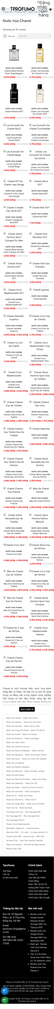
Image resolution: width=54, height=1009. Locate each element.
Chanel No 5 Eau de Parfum (14, 641)
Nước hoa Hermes (14, 844)
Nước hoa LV (30, 799)
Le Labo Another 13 (39, 832)
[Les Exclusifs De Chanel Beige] (14, 153)
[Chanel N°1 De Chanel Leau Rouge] (14, 183)
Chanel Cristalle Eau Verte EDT (14, 221)
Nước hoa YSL (31, 783)
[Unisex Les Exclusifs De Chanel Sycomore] (39, 155)
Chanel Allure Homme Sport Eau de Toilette (39, 389)
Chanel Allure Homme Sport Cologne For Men (14, 250)
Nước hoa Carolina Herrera (17, 746)
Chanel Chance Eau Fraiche (14, 502)
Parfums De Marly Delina (34, 844)
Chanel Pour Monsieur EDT (40, 247)
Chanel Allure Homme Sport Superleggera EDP (14, 72)
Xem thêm (26, 709)
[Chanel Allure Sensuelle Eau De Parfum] (39, 462)
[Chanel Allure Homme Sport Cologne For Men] (14, 237)
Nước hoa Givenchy (14, 799)
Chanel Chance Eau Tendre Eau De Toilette (14, 445)
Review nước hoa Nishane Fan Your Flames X (38, 967)
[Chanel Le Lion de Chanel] (14, 344)
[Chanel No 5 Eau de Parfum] (14, 629)
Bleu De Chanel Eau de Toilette (14, 585)
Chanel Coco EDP (13, 836)
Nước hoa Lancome (14, 791)
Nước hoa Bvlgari (32, 738)
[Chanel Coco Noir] (14, 545)
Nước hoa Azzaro (29, 734)
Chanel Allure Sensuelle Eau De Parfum (39, 475)
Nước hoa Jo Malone (15, 763)
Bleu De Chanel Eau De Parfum (14, 611)
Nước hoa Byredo (32, 791)
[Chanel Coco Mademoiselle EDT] (14, 291)
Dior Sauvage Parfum (15, 820)
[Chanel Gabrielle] (39, 428)
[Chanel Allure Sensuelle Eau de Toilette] (14, 518)
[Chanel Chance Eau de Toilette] (14, 403)
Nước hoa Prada (39, 779)
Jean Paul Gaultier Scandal (31, 840)
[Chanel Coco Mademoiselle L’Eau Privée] (39, 346)
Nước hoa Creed (30, 718)
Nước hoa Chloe (26, 795)
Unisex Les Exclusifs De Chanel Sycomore (39, 168)
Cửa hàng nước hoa (14, 812)
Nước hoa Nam (25, 808)
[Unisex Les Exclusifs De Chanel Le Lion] (39, 52)
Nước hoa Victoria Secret (32, 787)
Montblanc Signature (15, 828)
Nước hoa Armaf (13, 734)
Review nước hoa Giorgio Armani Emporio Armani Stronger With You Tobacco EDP (38, 921)
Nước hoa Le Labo (32, 726)
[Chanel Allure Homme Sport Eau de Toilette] (39, 376)
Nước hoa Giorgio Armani (36, 755)
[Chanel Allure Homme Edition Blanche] (39, 518)
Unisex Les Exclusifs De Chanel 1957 (40, 112)
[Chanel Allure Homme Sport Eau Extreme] (39, 601)
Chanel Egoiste (40, 299)
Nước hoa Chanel (13, 718)
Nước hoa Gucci (13, 759)
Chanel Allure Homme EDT (14, 277)
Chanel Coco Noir (14, 554)
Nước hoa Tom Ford (32, 722)
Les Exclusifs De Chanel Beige (14, 165)
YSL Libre (24, 832)
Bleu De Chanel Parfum (40, 501)
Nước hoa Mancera (14, 771)
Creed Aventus (32, 828)
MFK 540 (40, 836)
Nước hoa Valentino (14, 783)
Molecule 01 (11, 795)
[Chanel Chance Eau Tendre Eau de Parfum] (14, 462)
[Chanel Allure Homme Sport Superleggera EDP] (14, 52)
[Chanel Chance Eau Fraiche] (14, 490)
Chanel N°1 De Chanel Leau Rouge (14, 194)
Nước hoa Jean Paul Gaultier (34, 759)
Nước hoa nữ (11, 808)
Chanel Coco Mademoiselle (14, 385)
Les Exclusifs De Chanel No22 (14, 138)
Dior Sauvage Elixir (32, 816)
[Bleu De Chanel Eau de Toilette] (14, 573)
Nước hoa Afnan (38, 730)
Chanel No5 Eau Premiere (40, 277)
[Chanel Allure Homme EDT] (14, 265)
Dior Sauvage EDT (14, 816)
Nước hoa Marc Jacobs (34, 771)
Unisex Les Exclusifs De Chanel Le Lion (40, 72)
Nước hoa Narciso (14, 722)
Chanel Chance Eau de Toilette (14, 415)
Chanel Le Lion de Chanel (14, 356)
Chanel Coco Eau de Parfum (40, 585)
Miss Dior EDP (12, 832)
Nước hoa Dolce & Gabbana (18, 750)
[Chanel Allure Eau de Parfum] (39, 546)
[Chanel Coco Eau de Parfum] (39, 573)
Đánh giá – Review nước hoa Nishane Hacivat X (38, 947)
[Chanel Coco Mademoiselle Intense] (39, 631)
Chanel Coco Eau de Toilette (40, 329)
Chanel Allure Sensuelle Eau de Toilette (14, 532)
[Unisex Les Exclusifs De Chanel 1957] (39, 93)
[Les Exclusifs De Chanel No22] (14, 127)
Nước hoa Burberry (14, 738)
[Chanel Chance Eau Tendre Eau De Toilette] (14, 432)
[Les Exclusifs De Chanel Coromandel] (39, 127)
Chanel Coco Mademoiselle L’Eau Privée (40, 359)
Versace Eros (12, 840)
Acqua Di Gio (28, 836)
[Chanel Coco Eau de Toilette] (39, 317)
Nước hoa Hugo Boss (15, 804)
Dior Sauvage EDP (32, 812)
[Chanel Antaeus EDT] (14, 93)
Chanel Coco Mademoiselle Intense (40, 644)
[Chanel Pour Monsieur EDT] (39, 235)
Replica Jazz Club (13, 848)
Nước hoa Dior (38, 750)
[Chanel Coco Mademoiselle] (14, 374)
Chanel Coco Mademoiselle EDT (14, 303)
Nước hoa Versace (14, 726)
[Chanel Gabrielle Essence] (14, 317)
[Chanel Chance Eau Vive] (39, 403)
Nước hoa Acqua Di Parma (17, 730)
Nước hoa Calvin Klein (15, 742)
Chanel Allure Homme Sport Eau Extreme (39, 614)
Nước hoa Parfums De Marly (18, 779)
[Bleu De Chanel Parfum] (39, 490)
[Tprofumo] (22, 8)
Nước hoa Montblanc (15, 775)
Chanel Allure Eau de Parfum (40, 558)
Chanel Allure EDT (40, 193)
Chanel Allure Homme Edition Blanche (39, 532)
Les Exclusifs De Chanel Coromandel (40, 138)
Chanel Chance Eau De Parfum (14, 671)
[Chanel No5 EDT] (39, 207)
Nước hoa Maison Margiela (17, 767)
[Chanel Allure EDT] (39, 183)
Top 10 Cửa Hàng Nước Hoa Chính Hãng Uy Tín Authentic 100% (40, 957)
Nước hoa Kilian (13, 787)
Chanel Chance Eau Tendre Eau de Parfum (14, 475)
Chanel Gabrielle (40, 438)
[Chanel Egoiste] (39, 289)
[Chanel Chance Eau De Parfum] (14, 659)
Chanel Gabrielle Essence (14, 329)
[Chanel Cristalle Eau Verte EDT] (14, 209)
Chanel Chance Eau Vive (40, 415)
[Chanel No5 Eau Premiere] (39, 265)
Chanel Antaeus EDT (14, 111)
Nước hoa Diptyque (14, 755)
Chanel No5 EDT (39, 216)
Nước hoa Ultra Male (35, 804)
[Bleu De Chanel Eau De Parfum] (14, 599)
